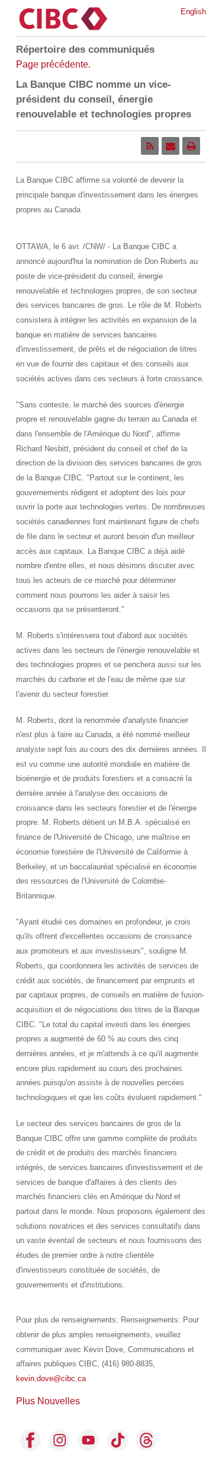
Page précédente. (53, 64)
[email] (170, 146)
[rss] (150, 146)
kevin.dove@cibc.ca (51, 1378)
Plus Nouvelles (48, 1401)
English (193, 11)
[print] (191, 146)
